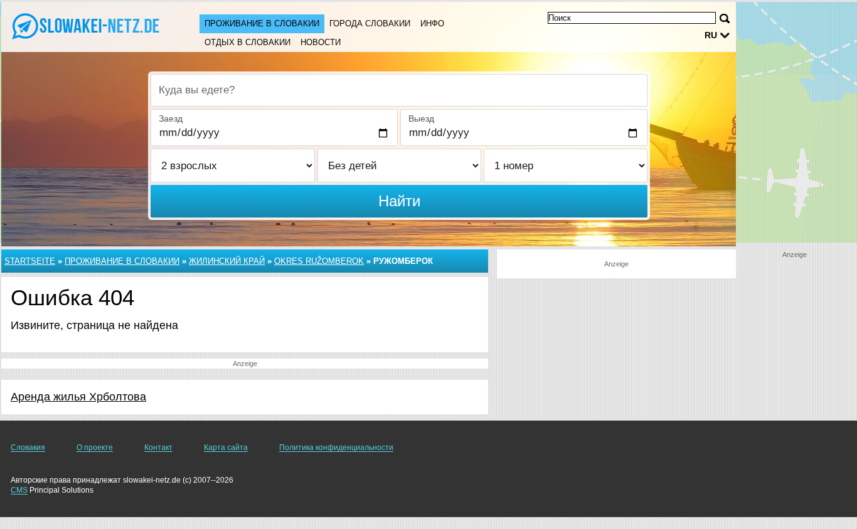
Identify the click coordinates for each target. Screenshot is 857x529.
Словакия (28, 447)
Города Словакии (369, 23)
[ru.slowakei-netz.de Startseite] (87, 26)
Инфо (432, 23)
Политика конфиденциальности (336, 447)
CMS (19, 490)
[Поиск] (725, 18)
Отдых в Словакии (247, 42)
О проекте (95, 447)
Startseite (29, 261)
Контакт (158, 447)
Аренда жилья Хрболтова (78, 396)
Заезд (171, 118)
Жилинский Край (227, 261)
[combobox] (399, 90)
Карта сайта (226, 447)
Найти (399, 200)
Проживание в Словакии (262, 23)
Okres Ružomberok (319, 261)
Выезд (421, 118)
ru (711, 35)
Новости (321, 42)
